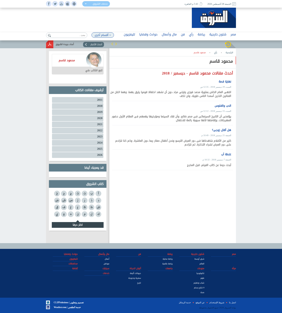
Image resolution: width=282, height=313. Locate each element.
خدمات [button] (106, 273)
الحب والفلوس (223, 106)
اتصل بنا (232, 302)
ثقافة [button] (75, 268)
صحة (202, 292)
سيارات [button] (105, 268)
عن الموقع (200, 302)
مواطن (106, 264)
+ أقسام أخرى (103, 35)
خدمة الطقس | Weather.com (67, 307)
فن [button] (183, 34)
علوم (202, 278)
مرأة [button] (234, 268)
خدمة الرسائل (185, 302)
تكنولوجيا (200, 273)
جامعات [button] (169, 268)
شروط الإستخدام (216, 302)
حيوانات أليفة (135, 273)
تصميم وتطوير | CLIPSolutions (69, 302)
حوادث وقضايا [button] (148, 34)
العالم (202, 264)
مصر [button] (233, 34)
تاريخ (139, 283)
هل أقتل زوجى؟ (221, 130)
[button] (112, 43)
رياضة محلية (168, 259)
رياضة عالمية (167, 264)
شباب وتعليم (199, 283)
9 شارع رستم (199, 287)
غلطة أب (226, 154)
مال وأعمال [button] (169, 34)
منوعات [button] (200, 268)
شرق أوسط (199, 259)
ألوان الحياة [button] (135, 268)
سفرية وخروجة (134, 278)
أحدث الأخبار (96, 44)
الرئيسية (229, 52)
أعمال (107, 259)
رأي (215, 52)
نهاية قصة (225, 82)
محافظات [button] (73, 264)
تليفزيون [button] (129, 34)
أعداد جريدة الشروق (65, 44)
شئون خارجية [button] (217, 34)
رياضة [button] (201, 34)
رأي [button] (191, 34)
